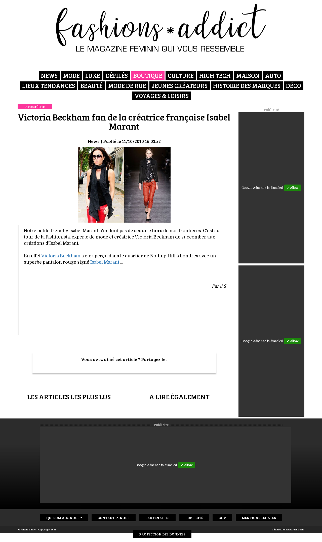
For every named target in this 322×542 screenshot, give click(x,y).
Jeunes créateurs (180, 85)
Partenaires (157, 517)
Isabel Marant (104, 262)
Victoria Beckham (60, 255)
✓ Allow (293, 188)
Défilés (117, 75)
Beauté (91, 85)
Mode (71, 75)
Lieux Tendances (48, 85)
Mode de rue (127, 85)
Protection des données (162, 534)
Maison (248, 75)
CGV (222, 517)
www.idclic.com (295, 529)
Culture (181, 75)
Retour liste (35, 106)
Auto (273, 75)
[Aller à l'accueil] (161, 28)
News (49, 75)
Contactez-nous (114, 517)
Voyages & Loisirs (162, 96)
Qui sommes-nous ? (64, 517)
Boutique (147, 75)
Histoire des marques (246, 85)
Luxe (92, 75)
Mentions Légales (259, 517)
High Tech (215, 75)
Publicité (194, 517)
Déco (293, 85)
